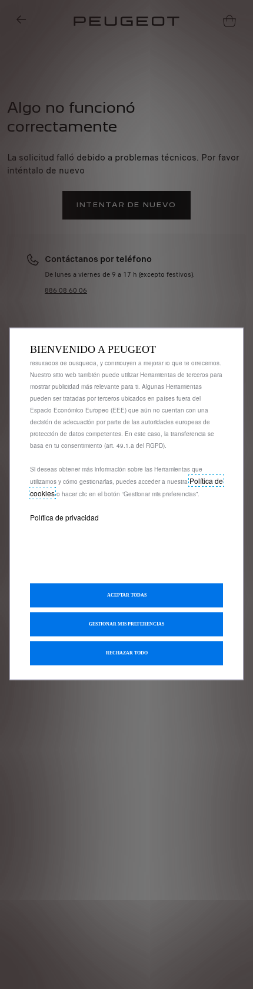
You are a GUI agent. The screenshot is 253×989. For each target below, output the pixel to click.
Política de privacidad (64, 517)
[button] (126, 625)
